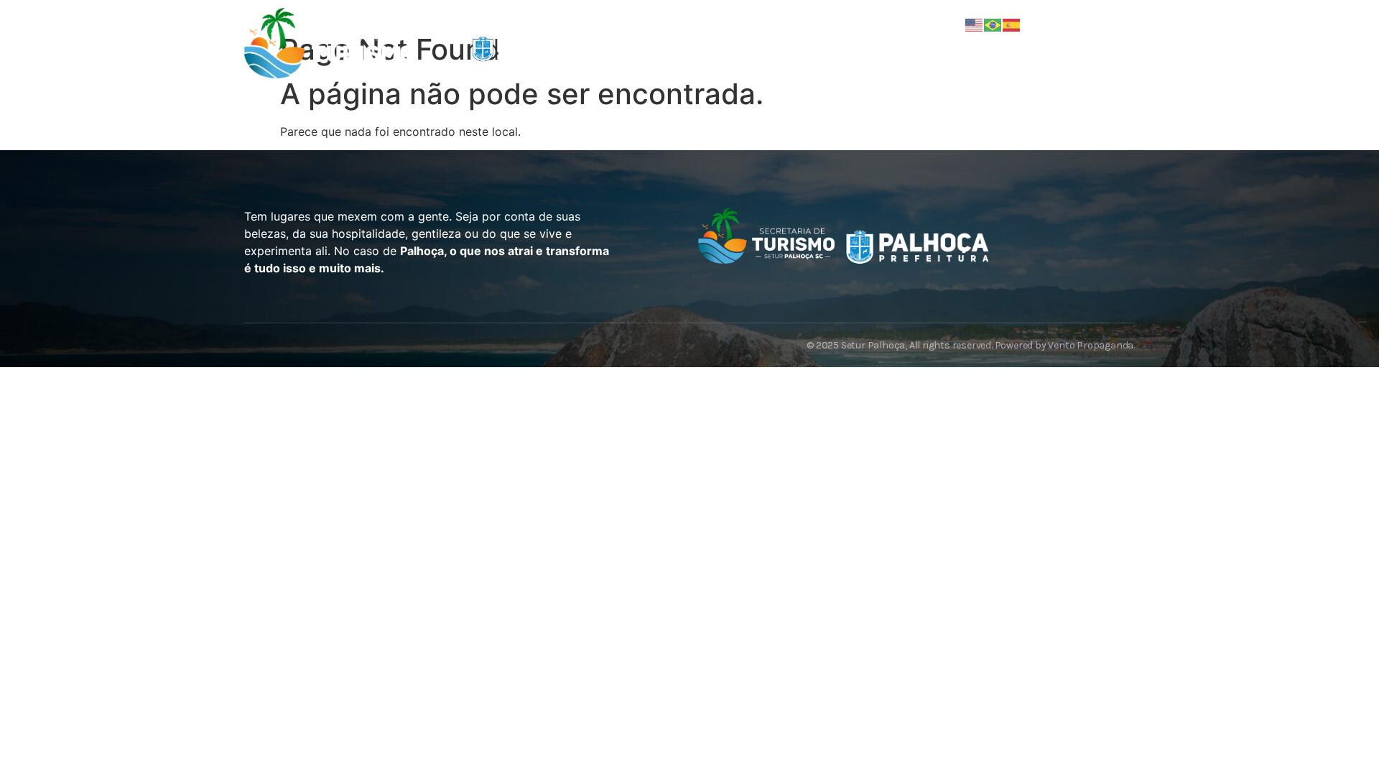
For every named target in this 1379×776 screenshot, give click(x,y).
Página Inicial (683, 48)
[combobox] (1050, 53)
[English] (974, 24)
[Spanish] (1012, 24)
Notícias (784, 48)
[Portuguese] (993, 24)
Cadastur (875, 48)
